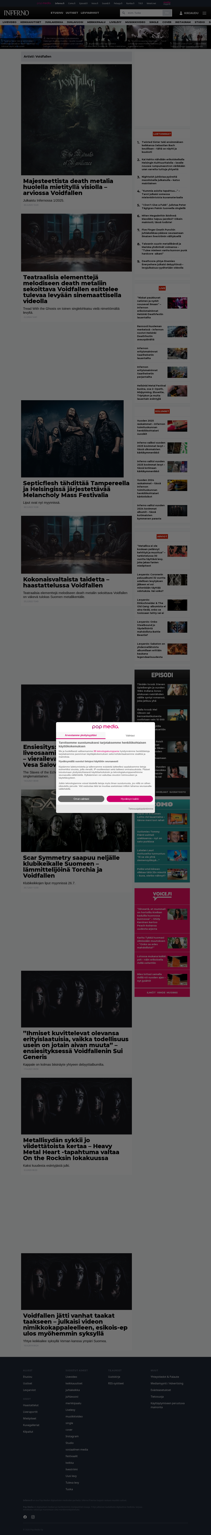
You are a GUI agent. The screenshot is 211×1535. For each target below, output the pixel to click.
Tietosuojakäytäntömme (140, 808)
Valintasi (130, 735)
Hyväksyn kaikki (130, 798)
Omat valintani (81, 798)
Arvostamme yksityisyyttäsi (81, 735)
